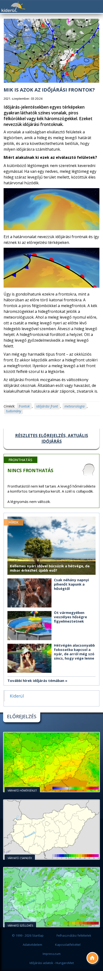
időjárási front (47, 406)
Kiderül (13, 7)
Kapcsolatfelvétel (67, 944)
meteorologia (74, 406)
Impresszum (52, 954)
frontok (24, 406)
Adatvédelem (32, 944)
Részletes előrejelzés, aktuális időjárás (51, 438)
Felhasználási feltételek (74, 935)
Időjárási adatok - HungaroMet (51, 963)
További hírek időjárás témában (35, 680)
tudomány (13, 411)
